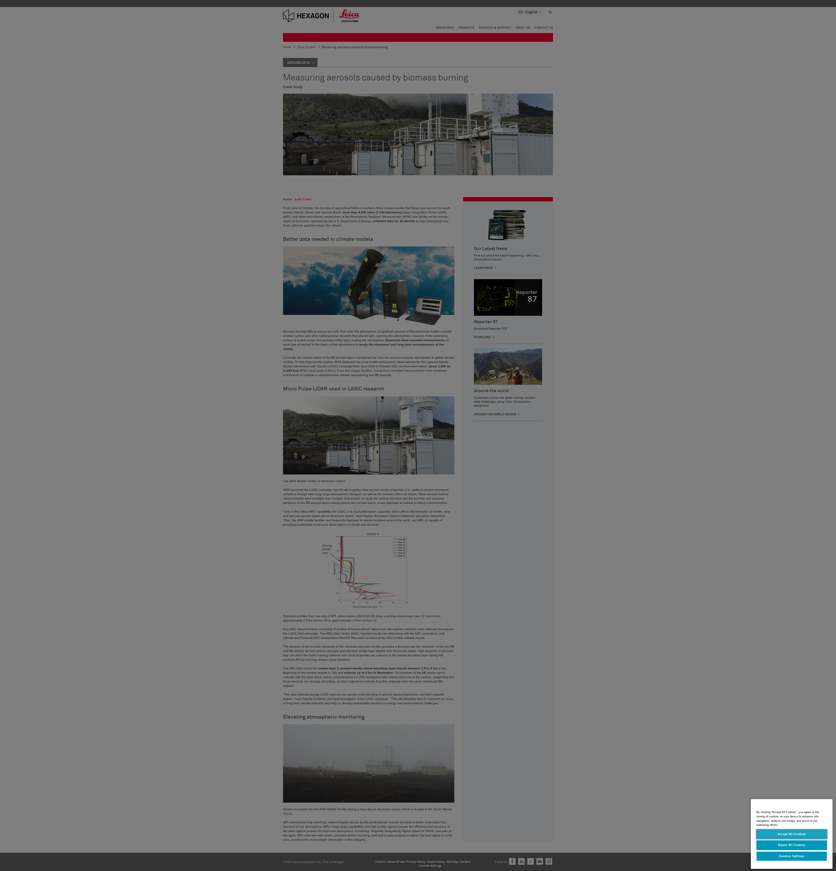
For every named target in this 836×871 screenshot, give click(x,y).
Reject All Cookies (791, 845)
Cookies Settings (791, 856)
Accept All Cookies (792, 834)
